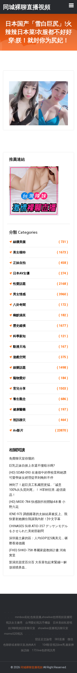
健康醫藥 (40, 409)
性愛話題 (40, 284)
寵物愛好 (40, 378)
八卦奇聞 (40, 305)
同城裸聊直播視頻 (32, 667)
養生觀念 (40, 399)
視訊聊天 (40, 420)
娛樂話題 (40, 367)
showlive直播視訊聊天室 (53, 628)
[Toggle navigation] (71, 5)
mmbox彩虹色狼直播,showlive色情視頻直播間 (43, 617)
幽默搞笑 (40, 315)
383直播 (59, 639)
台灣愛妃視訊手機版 (37, 622)
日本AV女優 (40, 273)
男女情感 (40, 294)
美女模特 (40, 252)
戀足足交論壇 (43, 639)
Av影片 (40, 430)
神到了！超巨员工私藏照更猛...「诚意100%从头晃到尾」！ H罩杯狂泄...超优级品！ (37, 490)
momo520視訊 (13, 633)
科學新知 (40, 336)
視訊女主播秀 (14, 622)
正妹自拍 (40, 263)
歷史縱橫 (40, 326)
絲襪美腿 (40, 242)
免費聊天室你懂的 (21, 458)
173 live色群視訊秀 (43, 650)
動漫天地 (40, 346)
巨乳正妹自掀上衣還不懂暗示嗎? (32, 465)
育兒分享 (40, 388)
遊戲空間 (40, 357)
